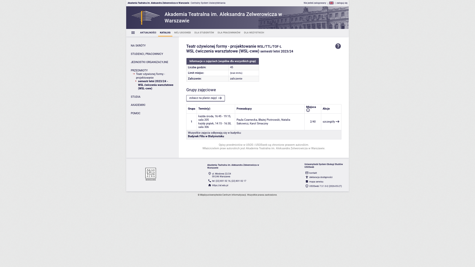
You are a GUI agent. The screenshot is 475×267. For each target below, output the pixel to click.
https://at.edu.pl (220, 185)
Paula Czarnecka (247, 119)
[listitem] (148, 33)
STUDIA (135, 96)
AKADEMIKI (138, 105)
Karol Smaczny (259, 123)
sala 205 (203, 119)
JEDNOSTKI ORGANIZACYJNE (149, 62)
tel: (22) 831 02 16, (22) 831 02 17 (229, 181)
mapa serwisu (316, 181)
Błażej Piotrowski (269, 119)
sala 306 (203, 127)
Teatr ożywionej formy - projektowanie (150, 75)
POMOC (135, 113)
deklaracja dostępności (320, 177)
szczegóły (329, 121)
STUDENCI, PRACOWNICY (147, 54)
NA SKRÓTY (138, 45)
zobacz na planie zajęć (203, 98)
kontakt (313, 173)
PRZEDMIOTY (139, 70)
